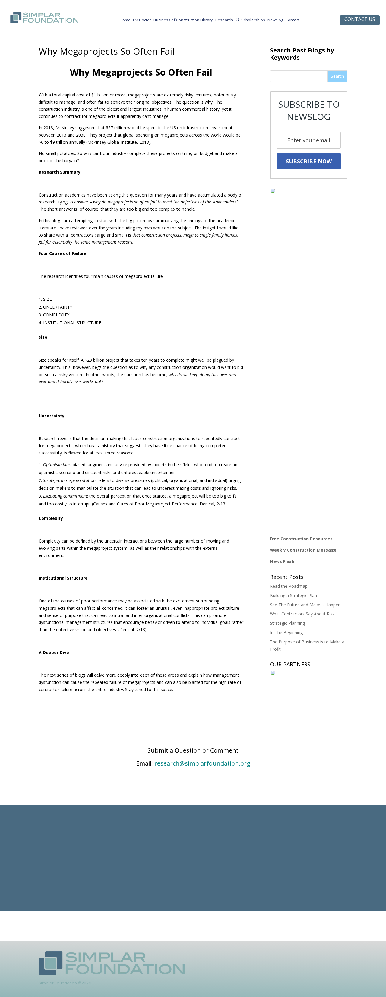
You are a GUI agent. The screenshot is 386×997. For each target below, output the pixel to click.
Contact (292, 21)
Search (337, 76)
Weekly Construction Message (303, 550)
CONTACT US (359, 19)
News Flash (282, 561)
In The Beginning (286, 632)
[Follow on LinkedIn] (256, 956)
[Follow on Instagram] (280, 956)
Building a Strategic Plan (293, 595)
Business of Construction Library (183, 21)
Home (125, 21)
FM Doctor (142, 21)
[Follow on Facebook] (268, 956)
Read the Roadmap (289, 586)
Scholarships (253, 21)
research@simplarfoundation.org (202, 763)
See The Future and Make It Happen (305, 605)
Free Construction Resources (301, 539)
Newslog (275, 21)
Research (224, 21)
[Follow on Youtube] (292, 956)
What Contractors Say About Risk (302, 614)
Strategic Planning (287, 623)
